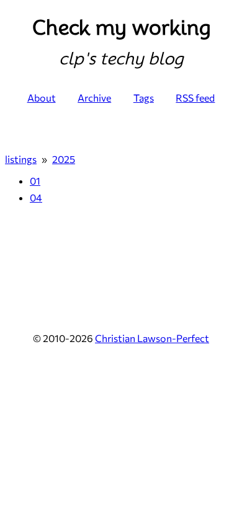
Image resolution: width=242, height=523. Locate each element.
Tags (143, 97)
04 (36, 197)
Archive (94, 97)
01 (35, 181)
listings (21, 159)
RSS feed (195, 97)
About (41, 97)
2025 (63, 159)
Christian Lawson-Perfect (152, 338)
